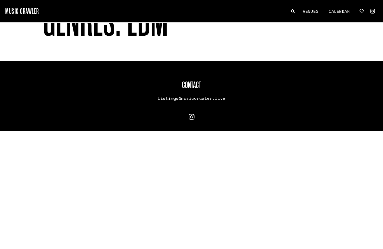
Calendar (339, 11)
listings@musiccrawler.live (191, 98)
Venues (310, 11)
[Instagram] (372, 11)
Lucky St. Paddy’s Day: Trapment (83, 53)
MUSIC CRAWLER (22, 11)
